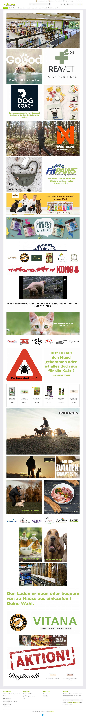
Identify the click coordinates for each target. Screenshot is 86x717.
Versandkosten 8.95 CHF (43, 1)
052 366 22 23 (7, 698)
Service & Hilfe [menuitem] (78, 1)
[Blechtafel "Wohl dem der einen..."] (70, 674)
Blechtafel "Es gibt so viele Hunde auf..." (74, 399)
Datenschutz (45, 695)
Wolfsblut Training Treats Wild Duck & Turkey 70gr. (37, 399)
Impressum (45, 696)
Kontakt (24, 695)
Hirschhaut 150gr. (12, 398)
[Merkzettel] (64, 4)
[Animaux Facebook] (61, 4)
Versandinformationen (48, 693)
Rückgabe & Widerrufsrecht (29, 696)
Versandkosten (51, 711)
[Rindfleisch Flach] (24, 391)
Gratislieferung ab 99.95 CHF (56, 1)
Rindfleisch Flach (24, 398)
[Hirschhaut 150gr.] (12, 391)
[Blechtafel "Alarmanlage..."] (61, 391)
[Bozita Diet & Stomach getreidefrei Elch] (49, 391)
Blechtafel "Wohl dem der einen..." (70, 678)
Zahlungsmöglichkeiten (28, 693)
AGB (24, 698)
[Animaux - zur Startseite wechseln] (9, 4)
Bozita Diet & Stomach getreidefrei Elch (49, 399)
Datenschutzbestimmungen (74, 702)
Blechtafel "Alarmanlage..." (61, 399)
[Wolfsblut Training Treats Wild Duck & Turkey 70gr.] (36, 391)
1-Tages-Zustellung (69, 1)
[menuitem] (40, 4)
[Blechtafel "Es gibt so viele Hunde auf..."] (74, 391)
